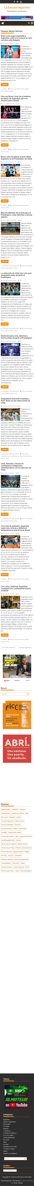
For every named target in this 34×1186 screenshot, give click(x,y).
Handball (4, 832)
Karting (18, 840)
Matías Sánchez (9, 91)
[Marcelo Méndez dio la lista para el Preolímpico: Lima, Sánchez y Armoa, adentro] (10, 223)
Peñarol (18, 848)
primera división (26, 848)
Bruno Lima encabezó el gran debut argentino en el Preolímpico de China (16, 158)
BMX (27, 813)
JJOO (17, 836)
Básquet (12, 817)
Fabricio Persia (19, 821)
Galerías (5, 1128)
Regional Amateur (18, 851)
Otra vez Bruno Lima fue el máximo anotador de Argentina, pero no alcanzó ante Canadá (16, 98)
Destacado (5, 266)
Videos (5, 1151)
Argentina (6, 1119)
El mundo (6, 1126)
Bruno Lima (13, 89)
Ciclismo (18, 817)
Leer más (5, 84)
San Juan (4, 89)
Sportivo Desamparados (22, 859)
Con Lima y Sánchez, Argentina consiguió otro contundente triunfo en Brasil (16, 588)
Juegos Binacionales (26, 836)
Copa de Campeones (7, 821)
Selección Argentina (7, 859)
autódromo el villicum (18, 813)
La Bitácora (6, 1131)
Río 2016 (3, 855)
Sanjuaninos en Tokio (10, 1146)
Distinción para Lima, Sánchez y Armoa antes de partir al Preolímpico (16, 337)
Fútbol (15, 828)
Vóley (7, 151)
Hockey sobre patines (7, 836)
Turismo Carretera (6, 867)
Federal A (17, 825)
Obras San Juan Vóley (7, 848)
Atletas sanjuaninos (9, 1122)
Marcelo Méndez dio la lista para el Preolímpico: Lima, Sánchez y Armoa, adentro (16, 215)
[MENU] (32, 23)
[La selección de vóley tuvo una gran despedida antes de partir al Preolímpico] (10, 284)
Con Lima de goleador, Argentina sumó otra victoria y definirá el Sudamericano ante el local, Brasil (15, 528)
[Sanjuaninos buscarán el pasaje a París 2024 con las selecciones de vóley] (10, 409)
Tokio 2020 (16, 863)
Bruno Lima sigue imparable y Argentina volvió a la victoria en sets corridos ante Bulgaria (16, 38)
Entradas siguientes (25, 647)
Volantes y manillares (10, 1153)
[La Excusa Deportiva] (2, 22)
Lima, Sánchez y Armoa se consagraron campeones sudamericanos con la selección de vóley (16, 466)
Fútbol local (22, 828)
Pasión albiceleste (14, 266)
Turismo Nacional (19, 867)
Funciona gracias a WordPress (10, 1181)
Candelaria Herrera (6, 456)
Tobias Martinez (6, 863)
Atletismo (22, 809)
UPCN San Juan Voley (7, 871)
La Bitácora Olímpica (9, 1133)
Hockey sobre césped (14, 832)
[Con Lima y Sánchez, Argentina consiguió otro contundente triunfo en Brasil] (10, 597)
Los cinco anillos (8, 1135)
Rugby (27, 851)
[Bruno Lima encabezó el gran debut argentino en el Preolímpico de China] (10, 165)
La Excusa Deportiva (17, 7)
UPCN (27, 867)
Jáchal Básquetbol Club (8, 840)
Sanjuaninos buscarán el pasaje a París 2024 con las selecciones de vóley (15, 401)
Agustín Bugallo (5, 809)
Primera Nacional (6, 851)
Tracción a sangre (9, 1149)
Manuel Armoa (21, 89)
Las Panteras (15, 456)
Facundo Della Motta (7, 825)
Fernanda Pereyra (6, 828)
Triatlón (22, 863)
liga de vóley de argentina (8, 844)
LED (18, 43)
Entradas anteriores (9, 647)
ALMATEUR (15, 809)
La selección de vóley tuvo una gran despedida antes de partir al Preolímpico (16, 275)
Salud (5, 1142)
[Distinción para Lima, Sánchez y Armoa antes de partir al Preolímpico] (10, 344)
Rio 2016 (6, 1140)
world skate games (25, 871)
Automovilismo (5, 813)
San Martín (18, 855)
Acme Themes (18, 1183)
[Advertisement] (17, 783)
